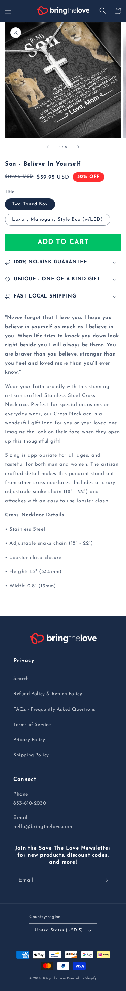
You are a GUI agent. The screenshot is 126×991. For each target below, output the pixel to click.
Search (21, 678)
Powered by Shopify (82, 978)
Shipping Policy (31, 755)
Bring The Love (54, 978)
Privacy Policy (29, 739)
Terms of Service (32, 724)
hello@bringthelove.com (42, 826)
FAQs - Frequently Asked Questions (54, 709)
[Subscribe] (105, 880)
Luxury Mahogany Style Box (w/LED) (57, 219)
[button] (8, 10)
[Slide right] (78, 147)
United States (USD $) (59, 930)
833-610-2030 (29, 803)
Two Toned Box (30, 204)
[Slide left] (48, 147)
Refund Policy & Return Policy (47, 694)
